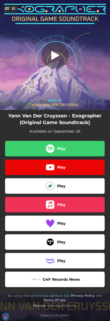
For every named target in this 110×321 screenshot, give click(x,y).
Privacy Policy (83, 296)
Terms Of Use (55, 300)
